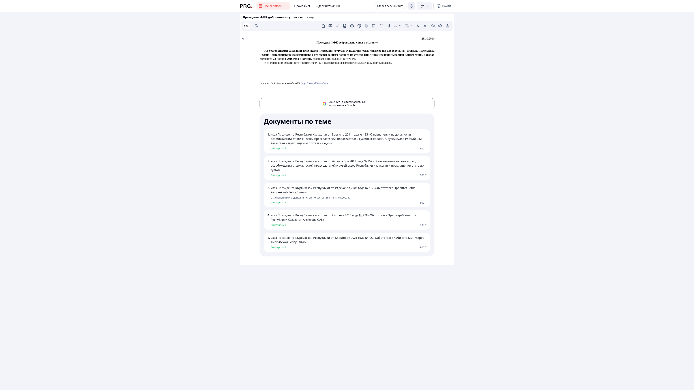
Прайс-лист (302, 6)
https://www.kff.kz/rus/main (315, 83)
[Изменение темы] (411, 6)
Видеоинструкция (327, 6)
